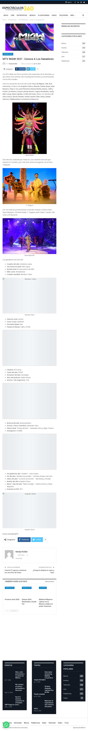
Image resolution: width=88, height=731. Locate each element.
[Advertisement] (44, 639)
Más (72, 15)
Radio (54, 15)
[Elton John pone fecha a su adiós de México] (9, 674)
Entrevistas (22, 15)
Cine (12, 15)
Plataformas (43, 15)
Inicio (6, 15)
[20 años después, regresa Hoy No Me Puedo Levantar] (38, 688)
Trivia (66, 723)
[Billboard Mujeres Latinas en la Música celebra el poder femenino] (46, 592)
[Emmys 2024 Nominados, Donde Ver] (29, 592)
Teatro (65, 698)
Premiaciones (7, 54)
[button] (6, 725)
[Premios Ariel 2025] (12, 592)
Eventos (64, 48)
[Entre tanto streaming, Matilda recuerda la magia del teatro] (38, 674)
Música (33, 15)
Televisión (63, 15)
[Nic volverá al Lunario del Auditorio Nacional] (9, 687)
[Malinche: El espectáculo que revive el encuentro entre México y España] (38, 703)
